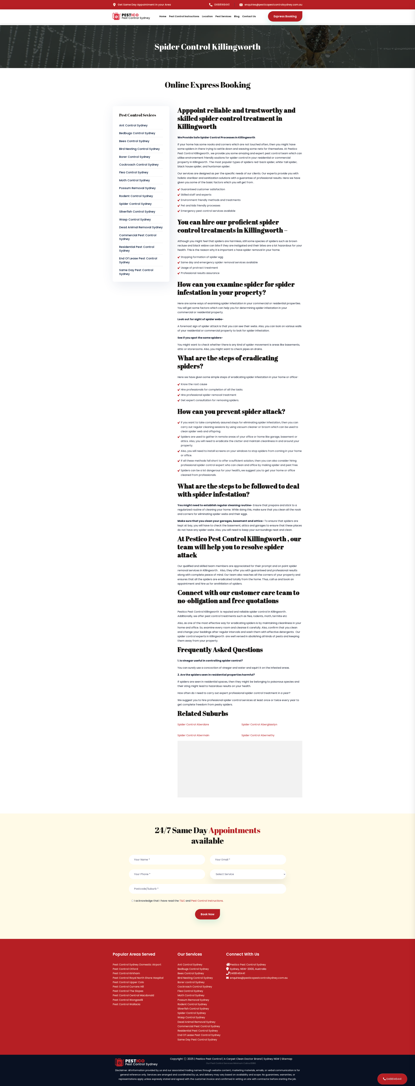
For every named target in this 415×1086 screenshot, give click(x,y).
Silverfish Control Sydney (137, 211)
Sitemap (287, 1059)
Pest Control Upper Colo (128, 982)
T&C (182, 901)
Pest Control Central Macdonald (133, 995)
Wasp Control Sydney (135, 219)
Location (207, 16)
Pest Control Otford (125, 969)
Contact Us (249, 16)
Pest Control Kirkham (126, 973)
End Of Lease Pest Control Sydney (138, 260)
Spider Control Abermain (193, 735)
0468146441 (222, 4)
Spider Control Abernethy (258, 735)
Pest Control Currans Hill (128, 986)
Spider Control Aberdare (193, 724)
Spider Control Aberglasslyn (259, 724)
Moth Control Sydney (134, 180)
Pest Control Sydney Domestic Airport (137, 964)
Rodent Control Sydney (136, 196)
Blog (236, 16)
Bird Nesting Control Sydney (139, 149)
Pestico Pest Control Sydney (248, 964)
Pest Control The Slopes (128, 991)
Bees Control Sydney (134, 141)
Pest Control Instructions (184, 16)
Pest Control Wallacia (126, 1004)
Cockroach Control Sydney (139, 165)
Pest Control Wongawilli (128, 1000)
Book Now (207, 914)
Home (162, 16)
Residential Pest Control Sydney (136, 249)
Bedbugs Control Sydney (137, 133)
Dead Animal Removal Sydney (141, 227)
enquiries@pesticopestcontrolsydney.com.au (273, 4)
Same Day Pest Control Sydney (136, 272)
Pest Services (223, 16)
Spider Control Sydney (135, 204)
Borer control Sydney (134, 157)
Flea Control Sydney (133, 172)
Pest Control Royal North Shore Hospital (138, 978)
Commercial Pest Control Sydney (137, 237)
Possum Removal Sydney (137, 188)
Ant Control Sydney (133, 125)
